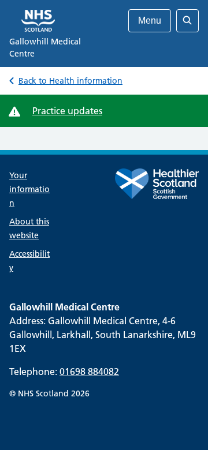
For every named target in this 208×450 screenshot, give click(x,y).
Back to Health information (70, 81)
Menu (149, 20)
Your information (29, 189)
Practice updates (67, 111)
